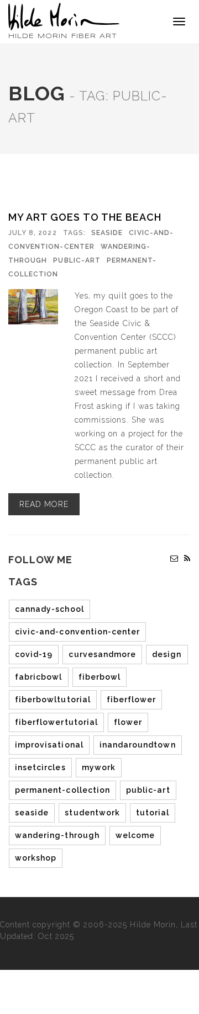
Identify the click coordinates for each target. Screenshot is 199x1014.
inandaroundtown (138, 744)
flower (128, 722)
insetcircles (40, 767)
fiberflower (131, 699)
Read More (44, 504)
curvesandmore (102, 654)
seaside (32, 812)
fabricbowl (38, 677)
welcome (135, 835)
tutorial (152, 812)
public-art (77, 260)
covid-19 (34, 654)
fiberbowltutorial (53, 699)
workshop (35, 857)
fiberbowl (99, 677)
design (166, 654)
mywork (99, 767)
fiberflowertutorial (56, 722)
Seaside (107, 233)
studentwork (92, 812)
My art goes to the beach (84, 217)
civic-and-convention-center (77, 631)
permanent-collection (62, 790)
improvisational (49, 744)
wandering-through (57, 835)
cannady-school (49, 609)
